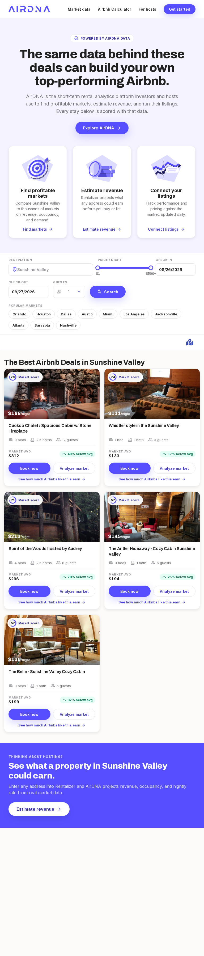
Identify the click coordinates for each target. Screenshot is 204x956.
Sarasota (42, 325)
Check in (164, 260)
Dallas (66, 314)
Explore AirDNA (102, 128)
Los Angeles (134, 314)
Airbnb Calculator (114, 9)
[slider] (97, 267)
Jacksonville (166, 314)
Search (107, 292)
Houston (43, 314)
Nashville (68, 325)
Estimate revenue (39, 809)
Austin (87, 314)
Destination (20, 260)
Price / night (110, 260)
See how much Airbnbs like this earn (52, 479)
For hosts (147, 9)
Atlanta (18, 325)
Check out (18, 282)
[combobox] (17, 269)
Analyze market (74, 468)
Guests (60, 282)
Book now (29, 468)
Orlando (19, 314)
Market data (79, 9)
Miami (108, 314)
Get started (179, 9)
